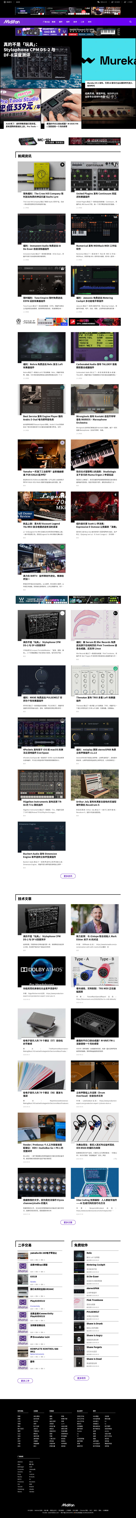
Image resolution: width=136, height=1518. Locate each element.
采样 (35, 1424)
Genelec (20, 1472)
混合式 (36, 1429)
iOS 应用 (30, 1510)
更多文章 (68, 1222)
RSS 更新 (75, 1510)
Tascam (20, 1487)
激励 (51, 1416)
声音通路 (64, 1436)
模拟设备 (107, 1419)
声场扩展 (52, 1426)
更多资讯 (68, 876)
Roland (31, 1487)
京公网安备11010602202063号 (84, 1512)
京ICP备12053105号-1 (67, 1512)
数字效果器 (96, 1446)
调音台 (52, 1429)
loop (19, 1434)
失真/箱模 (64, 1431)
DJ (78, 1434)
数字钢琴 (107, 1426)
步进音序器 (80, 1439)
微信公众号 (104, 2)
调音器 (63, 1446)
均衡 (51, 1436)
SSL (19, 1484)
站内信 (18, 2)
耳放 (94, 1439)
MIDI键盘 (95, 1416)
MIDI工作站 (80, 1421)
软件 (68, 21)
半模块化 (36, 1431)
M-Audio (32, 1477)
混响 (51, 1419)
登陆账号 (9, 2)
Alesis (31, 1462)
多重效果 (52, 1443)
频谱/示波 (64, 1419)
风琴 (19, 1441)
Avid (30, 1467)
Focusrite (21, 1469)
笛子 (19, 1439)
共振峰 (36, 1441)
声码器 (52, 1441)
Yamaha (31, 1492)
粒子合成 (36, 1426)
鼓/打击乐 (21, 1429)
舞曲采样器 (108, 1443)
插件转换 (80, 1441)
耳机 (94, 1434)
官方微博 (117, 2)
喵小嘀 (46, 1510)
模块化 (36, 1434)
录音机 (63, 1439)
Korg (19, 1474)
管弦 (19, 1426)
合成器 (107, 1416)
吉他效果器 (108, 1429)
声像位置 (52, 1446)
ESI (30, 1472)
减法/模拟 (37, 1416)
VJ (78, 1436)
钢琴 (19, 1431)
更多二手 (25, 1380)
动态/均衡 (108, 1434)
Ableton (20, 1462)
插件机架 (80, 1429)
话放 (94, 1436)
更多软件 (81, 1378)
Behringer (21, 1467)
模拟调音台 (96, 1426)
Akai (19, 1464)
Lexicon (31, 1474)
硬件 (60, 21)
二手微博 (129, 2)
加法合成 (36, 1419)
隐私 (100, 1510)
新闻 (53, 21)
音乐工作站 (80, 1419)
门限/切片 (53, 1439)
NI (30, 1479)
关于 (91, 1510)
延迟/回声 (53, 1421)
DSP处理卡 (96, 1443)
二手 (82, 21)
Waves (20, 1492)
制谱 (78, 1443)
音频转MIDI (64, 1434)
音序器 (107, 1446)
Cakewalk (32, 1469)
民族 (19, 1419)
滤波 (51, 1434)
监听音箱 (96, 1441)
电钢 (19, 1424)
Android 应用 (38, 1510)
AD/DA (107, 1431)
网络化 (63, 1441)
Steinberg (21, 1489)
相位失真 (36, 1436)
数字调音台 (96, 1429)
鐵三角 (31, 1464)
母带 (62, 1421)
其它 (35, 1446)
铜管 (19, 1416)
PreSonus (21, 1482)
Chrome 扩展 (84, 1510)
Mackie (20, 1477)
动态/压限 (64, 1426)
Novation (32, 1482)
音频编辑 (80, 1426)
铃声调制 (64, 1443)
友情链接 (105, 1510)
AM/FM (36, 1421)
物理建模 (36, 1443)
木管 (19, 1443)
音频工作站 (80, 1416)
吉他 (19, 1436)
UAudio (31, 1489)
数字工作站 (108, 1436)
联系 (95, 1510)
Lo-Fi (62, 1424)
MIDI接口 (95, 1421)
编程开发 (80, 1446)
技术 (75, 21)
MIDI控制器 (96, 1419)
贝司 (19, 1421)
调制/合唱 (64, 1429)
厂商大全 (46, 21)
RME (30, 1484)
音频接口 (96, 1424)
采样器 (107, 1441)
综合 (19, 1446)
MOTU (19, 1479)
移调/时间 (53, 1431)
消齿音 (52, 1424)
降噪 (62, 1416)
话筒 (94, 1431)
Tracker (79, 1431)
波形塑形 (36, 1439)
